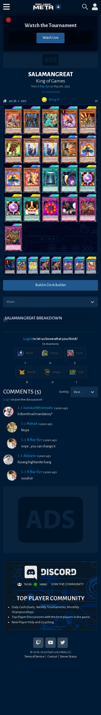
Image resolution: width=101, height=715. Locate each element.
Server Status (68, 656)
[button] (6, 7)
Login (27, 339)
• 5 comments (50, 92)
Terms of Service (34, 656)
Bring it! (54, 99)
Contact (52, 656)
